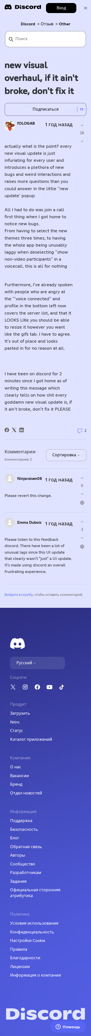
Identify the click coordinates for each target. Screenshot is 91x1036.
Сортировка (64, 455)
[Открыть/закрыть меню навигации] (85, 8)
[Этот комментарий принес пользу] (82, 478)
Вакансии (19, 776)
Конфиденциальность (32, 932)
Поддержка (21, 821)
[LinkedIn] (21, 430)
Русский (24, 663)
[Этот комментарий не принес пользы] (82, 494)
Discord (28, 24)
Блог (14, 838)
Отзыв (47, 24)
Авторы (17, 855)
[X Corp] (14, 430)
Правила (18, 949)
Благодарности (25, 958)
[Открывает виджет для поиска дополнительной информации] (68, 1027)
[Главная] (23, 9)
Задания (18, 881)
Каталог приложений (31, 739)
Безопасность (24, 830)
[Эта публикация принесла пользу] (82, 125)
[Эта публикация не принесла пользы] (82, 141)
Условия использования (34, 923)
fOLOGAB (26, 123)
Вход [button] (61, 8)
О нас (15, 767)
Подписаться (46, 109)
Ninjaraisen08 (29, 479)
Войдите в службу (19, 595)
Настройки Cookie (27, 941)
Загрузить (20, 713)
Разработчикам (25, 873)
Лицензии (20, 967)
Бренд (16, 784)
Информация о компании (35, 975)
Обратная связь (26, 847)
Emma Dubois (29, 523)
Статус (16, 731)
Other (64, 24)
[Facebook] (7, 430)
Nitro (14, 722)
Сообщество (22, 864)
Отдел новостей (26, 793)
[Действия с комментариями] (82, 502)
